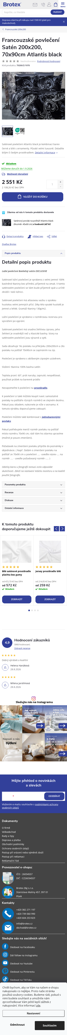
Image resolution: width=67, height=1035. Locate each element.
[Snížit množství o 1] (60, 186)
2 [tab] (32, 610)
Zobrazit (16, 599)
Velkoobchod (9, 831)
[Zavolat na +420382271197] (43, 4)
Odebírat (54, 796)
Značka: (9, 244)
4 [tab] (38, 610)
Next (62, 528)
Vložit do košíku (35, 197)
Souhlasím (50, 1025)
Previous (56, 528)
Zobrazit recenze (22, 648)
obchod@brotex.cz (26, 927)
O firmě (6, 827)
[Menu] (62, 4)
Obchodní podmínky (13, 844)
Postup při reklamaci (13, 856)
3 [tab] (35, 610)
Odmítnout (17, 1024)
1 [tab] (29, 610)
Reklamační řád (10, 860)
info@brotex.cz (24, 923)
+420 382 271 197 (25, 909)
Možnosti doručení (17, 174)
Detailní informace (45, 152)
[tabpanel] (17, 570)
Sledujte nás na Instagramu (34, 702)
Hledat (57, 12)
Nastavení (33, 1013)
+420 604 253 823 (25, 917)
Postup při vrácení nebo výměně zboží (22, 852)
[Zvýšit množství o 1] (60, 182)
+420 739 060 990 (25, 913)
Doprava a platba (11, 840)
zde (38, 1005)
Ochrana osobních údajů (15, 848)
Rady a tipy (8, 836)
